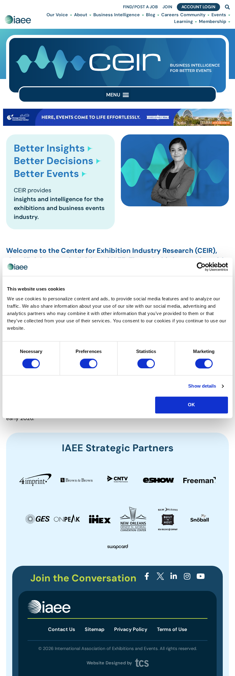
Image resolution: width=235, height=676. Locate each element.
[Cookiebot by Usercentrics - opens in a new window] (201, 266)
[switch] (88, 363)
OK (191, 404)
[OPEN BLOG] (158, 15)
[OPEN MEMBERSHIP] (229, 21)
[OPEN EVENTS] (229, 15)
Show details (202, 386)
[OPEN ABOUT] (90, 15)
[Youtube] (200, 576)
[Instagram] (187, 576)
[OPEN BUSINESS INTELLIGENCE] (142, 15)
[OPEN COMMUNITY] (208, 15)
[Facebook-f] (147, 576)
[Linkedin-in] (173, 576)
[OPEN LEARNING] (195, 21)
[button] (117, 94)
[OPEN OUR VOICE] (71, 15)
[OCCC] (117, 124)
